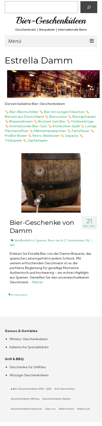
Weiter (37, 282)
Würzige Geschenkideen (29, 375)
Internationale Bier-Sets (28, 126)
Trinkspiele (13, 140)
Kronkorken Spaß (66, 126)
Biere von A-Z (57, 240)
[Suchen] (88, 7)
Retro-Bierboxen (46, 135)
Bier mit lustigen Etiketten (64, 112)
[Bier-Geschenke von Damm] (51, 182)
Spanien (41, 240)
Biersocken (58, 116)
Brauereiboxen (21, 121)
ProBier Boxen (16, 135)
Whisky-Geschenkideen (28, 339)
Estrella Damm (19, 294)
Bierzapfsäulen (84, 116)
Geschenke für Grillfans (27, 367)
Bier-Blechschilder (23, 112)
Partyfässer (81, 131)
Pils (88, 240)
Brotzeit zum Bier (52, 121)
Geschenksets (75, 240)
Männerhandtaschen (50, 131)
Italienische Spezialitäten (29, 347)
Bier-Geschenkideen (51, 20)
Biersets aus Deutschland (24, 116)
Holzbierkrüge (82, 121)
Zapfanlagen (38, 140)
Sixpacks (72, 135)
